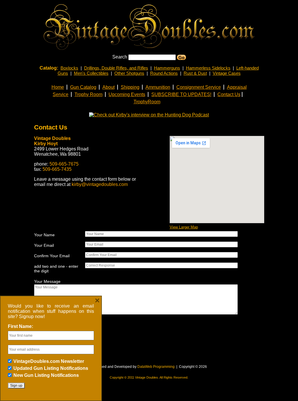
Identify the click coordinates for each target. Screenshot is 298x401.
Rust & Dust (195, 73)
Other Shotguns (129, 73)
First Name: (20, 326)
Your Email (44, 245)
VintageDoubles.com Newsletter (48, 361)
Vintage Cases (227, 73)
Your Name (44, 235)
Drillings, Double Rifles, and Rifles (116, 67)
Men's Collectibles (91, 73)
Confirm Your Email (52, 255)
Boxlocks (69, 67)
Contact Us (50, 127)
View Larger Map (184, 227)
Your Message (47, 281)
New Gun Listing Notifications (46, 375)
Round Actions (164, 73)
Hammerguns (167, 67)
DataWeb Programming (156, 367)
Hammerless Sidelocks (208, 67)
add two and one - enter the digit (56, 268)
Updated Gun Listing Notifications (50, 368)
